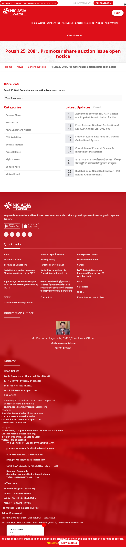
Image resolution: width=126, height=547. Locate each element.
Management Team (87, 254)
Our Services (53, 22)
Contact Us (46, 297)
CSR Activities (13, 137)
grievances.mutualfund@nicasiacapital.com (30, 448)
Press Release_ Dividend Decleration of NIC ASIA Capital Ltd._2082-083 (97, 127)
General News (13, 115)
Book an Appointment (52, 254)
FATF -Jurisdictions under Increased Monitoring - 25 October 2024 (90, 273)
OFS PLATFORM (103, 3)
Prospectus (12, 122)
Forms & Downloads (87, 259)
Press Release (13, 152)
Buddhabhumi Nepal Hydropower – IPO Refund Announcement (97, 172)
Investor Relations (84, 22)
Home (34, 22)
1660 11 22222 (25, 385)
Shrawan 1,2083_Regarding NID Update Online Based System (97, 138)
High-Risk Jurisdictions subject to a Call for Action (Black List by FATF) (21, 284)
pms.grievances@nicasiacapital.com (25, 459)
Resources (67, 22)
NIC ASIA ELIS (8, 3)
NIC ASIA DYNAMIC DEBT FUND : (30, 3)
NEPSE (7, 297)
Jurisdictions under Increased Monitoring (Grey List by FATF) (19, 272)
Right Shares (13, 159)
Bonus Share (13, 166)
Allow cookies (69, 542)
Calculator (82, 286)
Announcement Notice (18, 129)
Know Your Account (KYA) (90, 297)
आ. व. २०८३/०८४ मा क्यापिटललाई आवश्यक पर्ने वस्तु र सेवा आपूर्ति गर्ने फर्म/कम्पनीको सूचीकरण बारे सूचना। (98, 161)
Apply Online (111, 22)
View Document (13, 97)
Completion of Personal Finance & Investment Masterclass (94, 149)
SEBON (80, 291)
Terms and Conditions (15, 264)
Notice (99, 22)
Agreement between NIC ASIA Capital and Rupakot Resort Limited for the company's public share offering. (96, 116)
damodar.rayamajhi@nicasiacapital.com (28, 474)
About (41, 22)
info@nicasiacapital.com (63, 343)
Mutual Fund (13, 174)
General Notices (37, 66)
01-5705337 (35, 380)
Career (80, 264)
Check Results (74, 35)
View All (97, 107)
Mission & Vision (12, 259)
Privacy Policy (48, 259)
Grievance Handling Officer (18, 302)
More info (52, 542)
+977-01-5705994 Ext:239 (26, 477)
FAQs (79, 281)
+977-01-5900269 (18, 422)
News (20, 66)
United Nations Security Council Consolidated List (54, 272)
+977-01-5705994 (63, 347)
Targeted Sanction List (52, 264)
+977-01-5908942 (18, 439)
